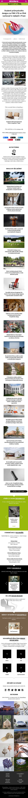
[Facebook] (5, 690)
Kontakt (8, 773)
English (20, 782)
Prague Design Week (17, 639)
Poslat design (20, 781)
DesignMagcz (23, 697)
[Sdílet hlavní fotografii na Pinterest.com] (10, 139)
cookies (5, 793)
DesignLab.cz (16, 795)
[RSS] (22, 690)
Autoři (20, 775)
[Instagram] (9, 690)
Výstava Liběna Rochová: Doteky (14, 559)
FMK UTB (14, 134)
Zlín (22, 129)
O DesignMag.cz (20, 773)
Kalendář (8, 781)
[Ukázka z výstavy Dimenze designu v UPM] (14, 27)
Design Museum (17, 596)
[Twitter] (12, 690)
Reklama (8, 775)
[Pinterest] (15, 690)
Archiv (20, 776)
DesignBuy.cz (20, 498)
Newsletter (7, 782)
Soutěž (20, 779)
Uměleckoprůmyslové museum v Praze (17, 132)
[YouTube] (19, 690)
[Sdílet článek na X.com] (13, 137)
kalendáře (19, 533)
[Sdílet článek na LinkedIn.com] (20, 137)
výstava (18, 129)
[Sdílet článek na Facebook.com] (5, 137)
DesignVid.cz (16, 568)
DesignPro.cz (21, 615)
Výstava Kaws (14, 541)
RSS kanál (8, 779)
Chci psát (8, 776)
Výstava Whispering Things (14, 553)
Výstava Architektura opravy (14, 547)
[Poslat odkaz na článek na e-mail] (17, 139)
